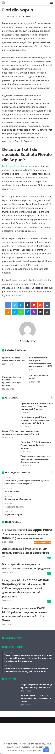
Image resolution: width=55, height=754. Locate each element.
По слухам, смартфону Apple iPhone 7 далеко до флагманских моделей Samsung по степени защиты (27, 534)
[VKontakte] (47, 305)
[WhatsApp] (21, 312)
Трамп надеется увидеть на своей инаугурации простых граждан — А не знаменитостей (36, 459)
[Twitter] (15, 305)
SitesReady (27, 341)
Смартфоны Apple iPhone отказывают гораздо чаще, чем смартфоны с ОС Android (35, 420)
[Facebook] (8, 305)
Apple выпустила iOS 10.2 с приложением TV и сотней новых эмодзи (36, 698)
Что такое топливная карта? (38, 377)
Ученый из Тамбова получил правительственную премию (11, 381)
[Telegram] (28, 312)
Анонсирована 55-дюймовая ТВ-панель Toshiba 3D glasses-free (25, 551)
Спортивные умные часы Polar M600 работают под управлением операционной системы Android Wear (24, 614)
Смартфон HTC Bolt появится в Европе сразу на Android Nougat (36, 445)
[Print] (47, 312)
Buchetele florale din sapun (16, 166)
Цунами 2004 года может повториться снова (14, 359)
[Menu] (51, 2)
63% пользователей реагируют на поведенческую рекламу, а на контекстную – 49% (40, 362)
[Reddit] (40, 305)
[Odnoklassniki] (8, 312)
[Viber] (34, 312)
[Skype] (15, 312)
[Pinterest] (34, 305)
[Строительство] (3, 2)
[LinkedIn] (21, 305)
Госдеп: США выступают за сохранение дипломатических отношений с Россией (20, 433)
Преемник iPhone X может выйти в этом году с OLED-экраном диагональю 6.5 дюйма (37, 406)
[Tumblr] (28, 305)
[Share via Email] (40, 312)
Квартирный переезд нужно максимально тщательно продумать (26, 566)
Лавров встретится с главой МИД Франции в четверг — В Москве (36, 686)
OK (46, 750)
